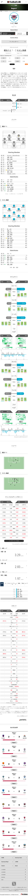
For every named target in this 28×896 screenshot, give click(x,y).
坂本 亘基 (9, 171)
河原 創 (9, 236)
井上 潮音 (9, 164)
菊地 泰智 (9, 241)
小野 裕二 (9, 245)
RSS (26, 64)
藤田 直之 (9, 257)
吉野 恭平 (9, 157)
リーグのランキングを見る (14, 540)
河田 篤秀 (9, 264)
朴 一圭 (9, 229)
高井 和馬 (9, 185)
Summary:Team (18, 857)
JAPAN (16, 861)
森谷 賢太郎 (10, 240)
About (16, 865)
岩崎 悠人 (9, 247)
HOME (1, 11)
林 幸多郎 (9, 162)
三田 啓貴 (9, 166)
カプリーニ (9, 170)
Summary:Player (5, 861)
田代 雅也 (9, 234)
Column (3, 865)
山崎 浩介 (9, 232)
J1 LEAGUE (3, 869)
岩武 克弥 (9, 159)
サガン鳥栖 (21, 50)
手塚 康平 (9, 238)
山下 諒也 (9, 190)
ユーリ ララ (10, 183)
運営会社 (19, 887)
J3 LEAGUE (3, 874)
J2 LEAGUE (3, 872)
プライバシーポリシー (13, 887)
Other (2, 879)
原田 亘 (9, 231)
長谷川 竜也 (10, 187)
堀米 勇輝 (9, 259)
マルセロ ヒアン (11, 173)
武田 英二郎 (10, 168)
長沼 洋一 (9, 243)
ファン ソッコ (10, 255)
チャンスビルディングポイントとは (19, 543)
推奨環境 (7, 887)
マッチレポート (14, 41)
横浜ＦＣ (7, 50)
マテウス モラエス (12, 161)
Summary (3, 877)
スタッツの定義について (22, 715)
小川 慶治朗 (10, 189)
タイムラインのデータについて (20, 436)
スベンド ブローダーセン (13, 155)
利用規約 (3, 887)
